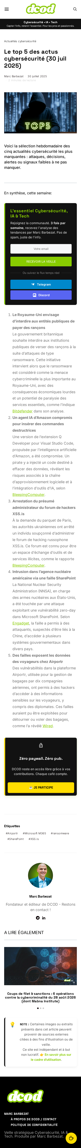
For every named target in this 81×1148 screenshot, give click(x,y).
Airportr (12, 833)
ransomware (61, 833)
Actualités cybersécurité (20, 41)
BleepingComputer (28, 494)
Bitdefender (22, 411)
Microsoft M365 (35, 833)
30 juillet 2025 (37, 76)
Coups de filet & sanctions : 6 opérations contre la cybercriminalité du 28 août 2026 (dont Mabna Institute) (40, 997)
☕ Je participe (41, 787)
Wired (48, 726)
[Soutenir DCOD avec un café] (71, 1138)
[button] (38, 1008)
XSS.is (35, 839)
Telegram (44, 284)
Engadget (20, 623)
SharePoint (16, 839)
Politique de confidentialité (34, 1125)
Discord (44, 295)
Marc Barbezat (13, 76)
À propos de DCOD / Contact (33, 1119)
